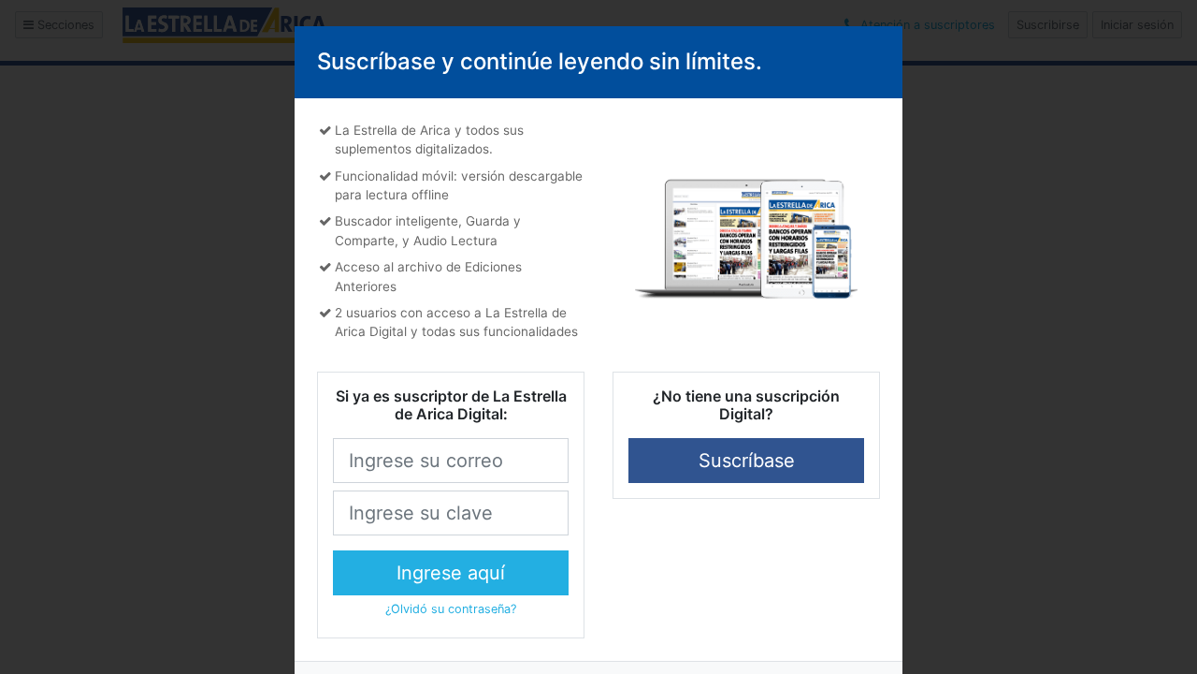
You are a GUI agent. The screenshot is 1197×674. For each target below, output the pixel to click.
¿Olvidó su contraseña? (450, 609)
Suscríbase (747, 460)
